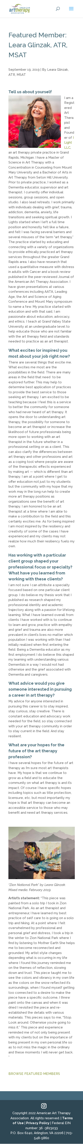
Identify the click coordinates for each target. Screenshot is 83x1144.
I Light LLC (69, 143)
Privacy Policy (37, 1123)
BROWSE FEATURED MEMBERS (34, 1074)
